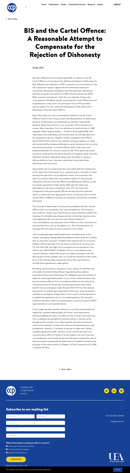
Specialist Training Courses (17, 453)
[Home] (18, 7)
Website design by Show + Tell (16, 466)
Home (43, 5)
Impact (100, 5)
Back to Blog (12, 19)
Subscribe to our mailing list (27, 409)
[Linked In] (113, 390)
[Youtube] (121, 390)
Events (63, 5)
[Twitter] (106, 390)
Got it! (117, 469)
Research (91, 5)
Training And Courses (77, 5)
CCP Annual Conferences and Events (21, 446)
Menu (117, 5)
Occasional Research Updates (18, 449)
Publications (54, 5)
